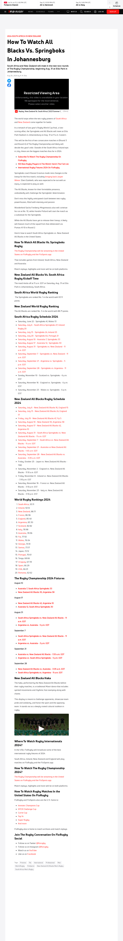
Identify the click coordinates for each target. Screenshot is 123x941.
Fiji (19, 536)
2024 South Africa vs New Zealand (24, 36)
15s (30, 863)
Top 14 (20, 816)
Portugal (22, 554)
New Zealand (24, 122)
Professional (50, 863)
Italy (20, 529)
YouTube (33, 850)
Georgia (21, 544)
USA (20, 569)
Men (59, 863)
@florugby (41, 843)
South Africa (61, 118)
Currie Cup (22, 812)
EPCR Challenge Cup (27, 809)
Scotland (22, 526)
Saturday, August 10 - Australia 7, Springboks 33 (39, 339)
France (21, 515)
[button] (58, 11)
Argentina (22, 522)
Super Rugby (23, 820)
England (21, 518)
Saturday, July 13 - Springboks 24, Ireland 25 (37, 332)
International (38, 863)
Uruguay (22, 562)
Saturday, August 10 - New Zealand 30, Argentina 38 (41, 422)
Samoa (21, 547)
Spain (20, 565)
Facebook (31, 854)
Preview (23, 863)
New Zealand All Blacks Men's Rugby (50, 866)
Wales (21, 540)
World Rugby (20, 866)
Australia (22, 533)
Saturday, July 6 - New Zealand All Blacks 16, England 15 (43, 407)
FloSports (30, 866)
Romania (22, 572)
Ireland (21, 508)
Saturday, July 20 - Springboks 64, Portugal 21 (38, 335)
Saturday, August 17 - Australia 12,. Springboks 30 (39, 343)
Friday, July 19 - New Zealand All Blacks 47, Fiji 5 (39, 418)
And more (22, 823)
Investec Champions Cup (28, 805)
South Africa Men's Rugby (24, 869)
